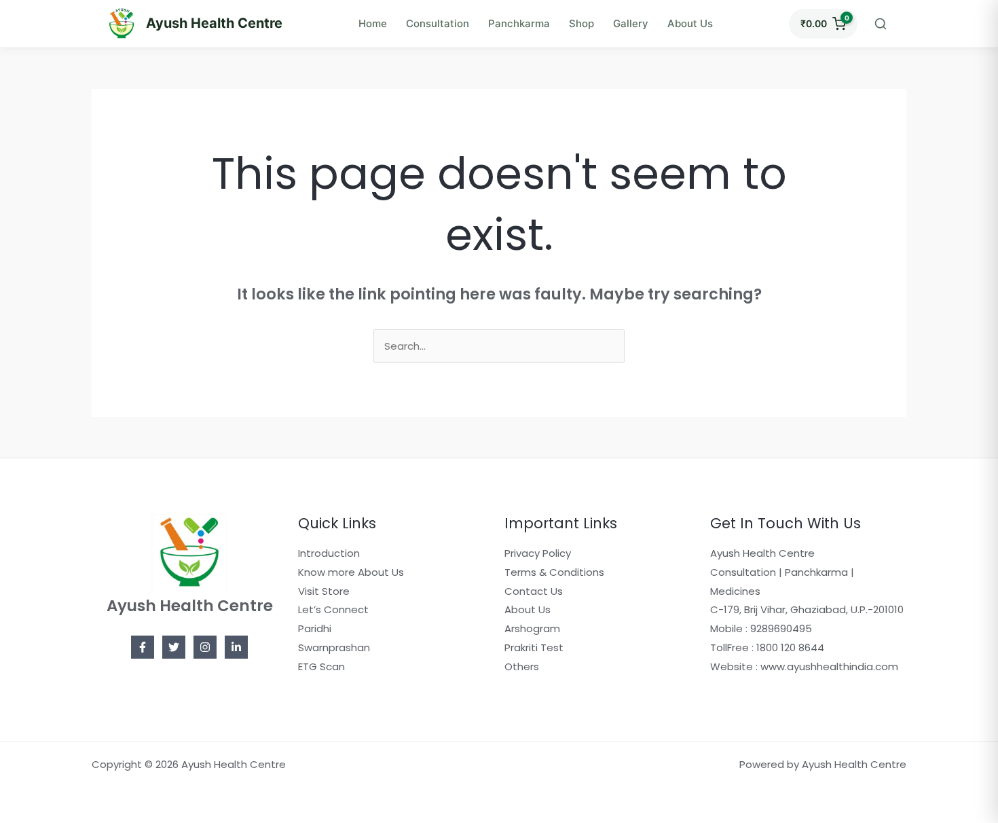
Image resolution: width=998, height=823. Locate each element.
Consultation (437, 23)
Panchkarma (519, 23)
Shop (581, 23)
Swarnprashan (334, 647)
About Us (690, 23)
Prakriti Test (533, 647)
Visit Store (324, 591)
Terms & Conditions (554, 572)
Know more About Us (351, 572)
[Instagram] (205, 647)
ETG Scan (321, 666)
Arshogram (532, 628)
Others (521, 666)
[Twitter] (173, 647)
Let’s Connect (333, 609)
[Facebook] (142, 647)
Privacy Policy (537, 553)
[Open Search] (880, 24)
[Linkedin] (236, 647)
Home (372, 23)
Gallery (630, 23)
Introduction (329, 553)
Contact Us (533, 591)
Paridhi (314, 628)
